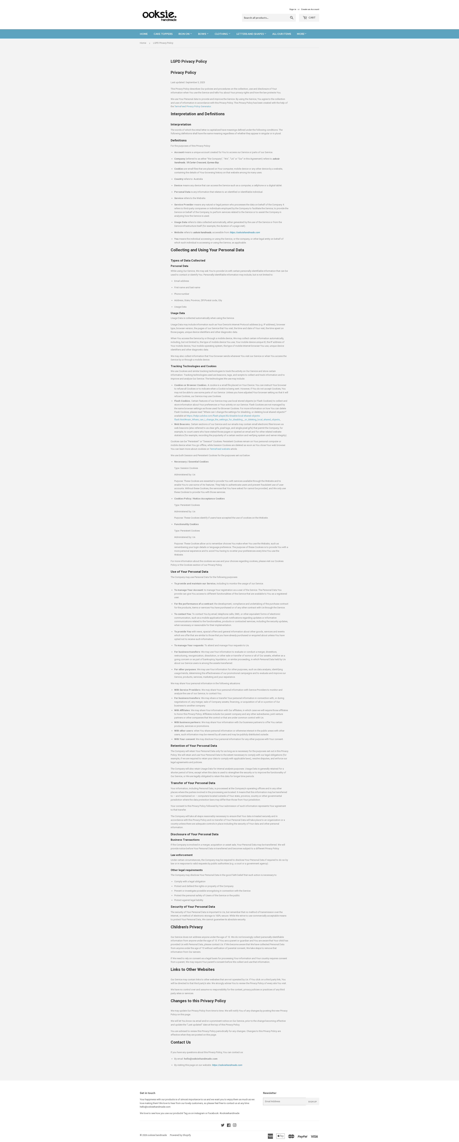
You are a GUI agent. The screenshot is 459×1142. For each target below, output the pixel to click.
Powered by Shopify (180, 1135)
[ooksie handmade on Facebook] (229, 1125)
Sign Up (312, 1101)
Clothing (221, 33)
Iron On (184, 33)
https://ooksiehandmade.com (227, 1065)
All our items (281, 33)
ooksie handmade (157, 1135)
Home (144, 33)
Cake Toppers (163, 33)
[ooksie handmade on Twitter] (222, 1125)
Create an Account (310, 9)
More (300, 33)
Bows (202, 33)
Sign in (292, 9)
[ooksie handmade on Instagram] (234, 1125)
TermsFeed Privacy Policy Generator (192, 106)
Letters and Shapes (250, 33)
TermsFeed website (220, 449)
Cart (312, 17)
